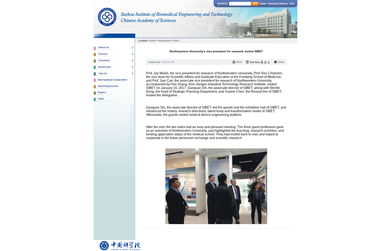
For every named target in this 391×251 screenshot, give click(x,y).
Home (263, 3)
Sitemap (273, 3)
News (176, 40)
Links (101, 98)
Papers (102, 92)
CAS (291, 3)
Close (281, 62)
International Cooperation (112, 79)
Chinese (283, 3)
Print (238, 62)
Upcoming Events (108, 86)
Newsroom (164, 40)
